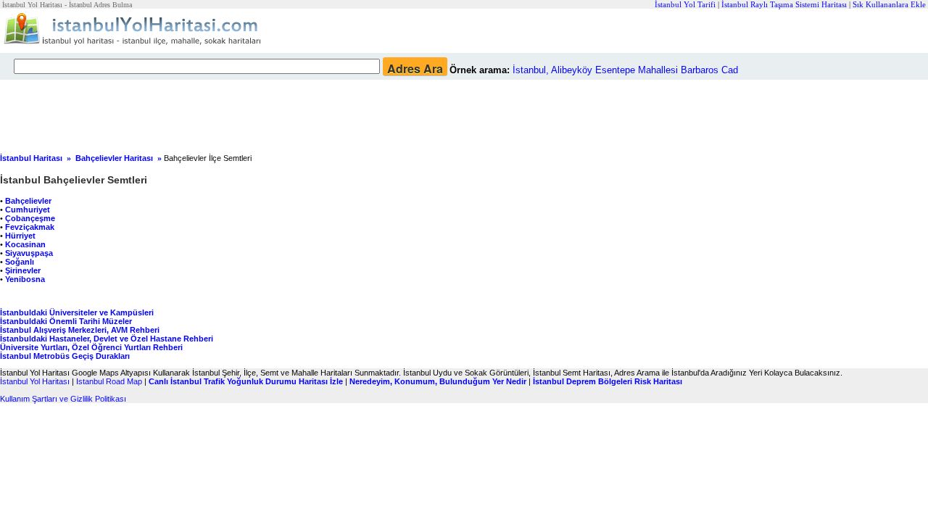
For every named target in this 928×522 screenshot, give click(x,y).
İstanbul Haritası (31, 158)
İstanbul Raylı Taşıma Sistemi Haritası (784, 4)
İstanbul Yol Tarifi (685, 4)
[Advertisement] (351, 112)
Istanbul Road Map (109, 381)
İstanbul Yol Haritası (35, 381)
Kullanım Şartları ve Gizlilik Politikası (63, 398)
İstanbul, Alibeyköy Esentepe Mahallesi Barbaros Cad (625, 70)
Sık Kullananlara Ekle (889, 4)
